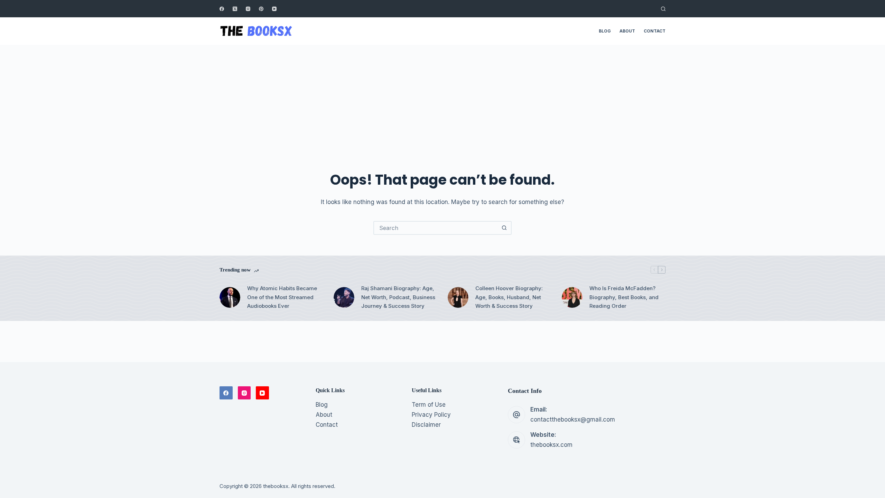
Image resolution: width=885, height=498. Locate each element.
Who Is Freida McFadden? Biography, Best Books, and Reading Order (624, 297)
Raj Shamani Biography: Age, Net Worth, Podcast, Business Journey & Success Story (398, 297)
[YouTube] (274, 9)
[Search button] (504, 228)
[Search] (663, 9)
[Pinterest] (261, 9)
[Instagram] (248, 9)
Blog (605, 31)
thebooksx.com (551, 444)
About (627, 31)
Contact (654, 31)
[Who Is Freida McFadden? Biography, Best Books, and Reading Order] (572, 297)
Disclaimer (426, 424)
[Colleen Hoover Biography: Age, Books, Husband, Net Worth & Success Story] (458, 297)
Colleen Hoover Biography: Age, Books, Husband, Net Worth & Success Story (509, 297)
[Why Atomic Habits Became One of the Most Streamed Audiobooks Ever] (230, 297)
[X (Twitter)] (235, 9)
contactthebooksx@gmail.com (572, 419)
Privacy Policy (431, 414)
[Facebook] (222, 9)
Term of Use (429, 404)
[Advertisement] (442, 96)
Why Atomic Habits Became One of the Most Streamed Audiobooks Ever (282, 297)
